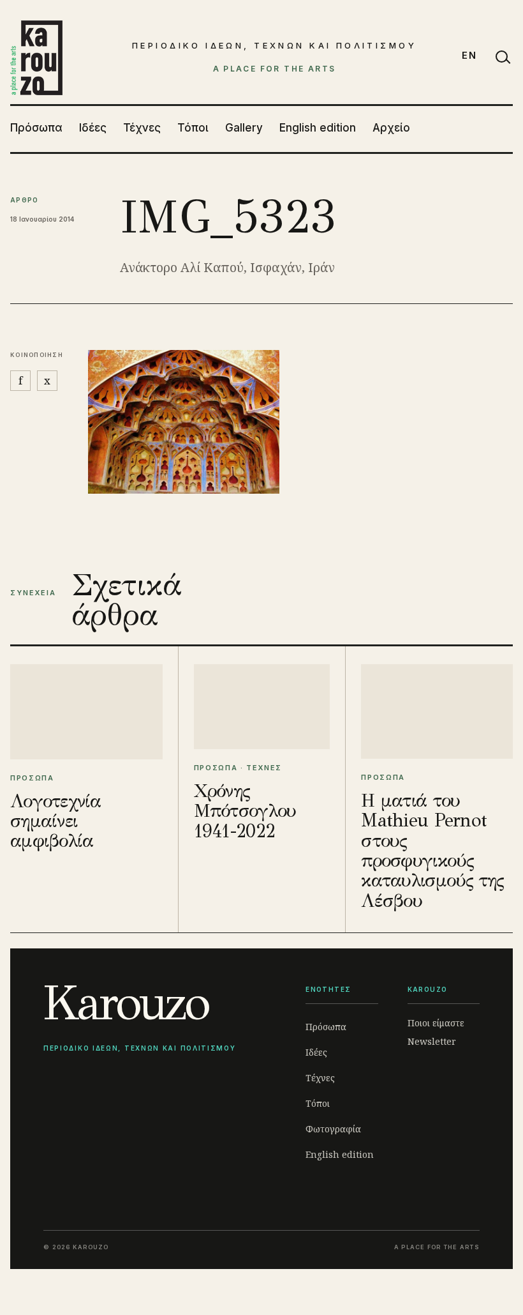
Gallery (244, 127)
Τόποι (193, 127)
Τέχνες (142, 127)
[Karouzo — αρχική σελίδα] (36, 57)
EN (469, 55)
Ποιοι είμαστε (436, 1023)
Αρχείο (391, 127)
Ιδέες (93, 127)
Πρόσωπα (36, 127)
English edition (317, 127)
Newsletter (432, 1041)
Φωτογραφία (333, 1129)
